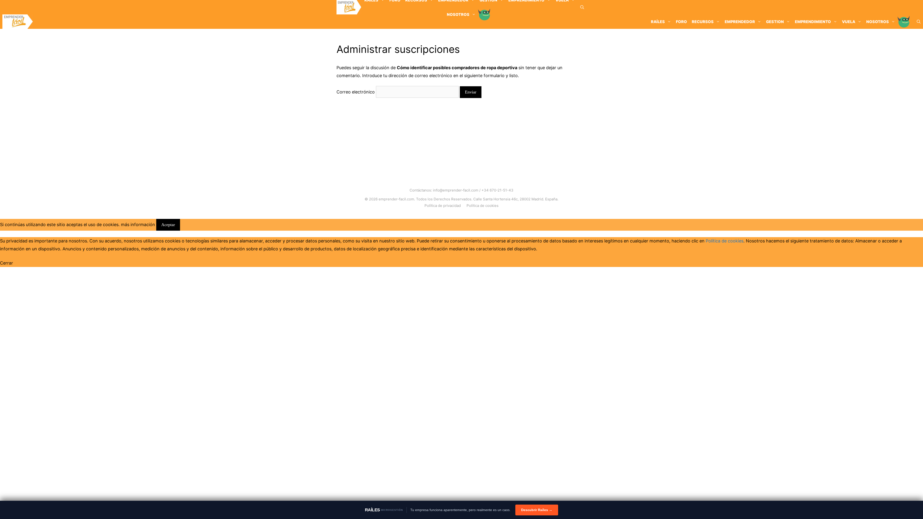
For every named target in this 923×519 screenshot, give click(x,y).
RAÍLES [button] (658, 21)
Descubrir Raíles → (536, 510)
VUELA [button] (848, 21)
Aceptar (168, 224)
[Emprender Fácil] (349, 7)
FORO (681, 21)
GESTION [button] (775, 21)
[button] (582, 7)
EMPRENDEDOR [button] (740, 21)
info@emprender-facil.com (455, 190)
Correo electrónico (356, 91)
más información (138, 224)
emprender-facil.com (396, 199)
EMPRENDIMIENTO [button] (813, 21)
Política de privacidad (442, 205)
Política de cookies (483, 205)
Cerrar (6, 263)
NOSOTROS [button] (877, 21)
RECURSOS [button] (703, 21)
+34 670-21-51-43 (497, 190)
